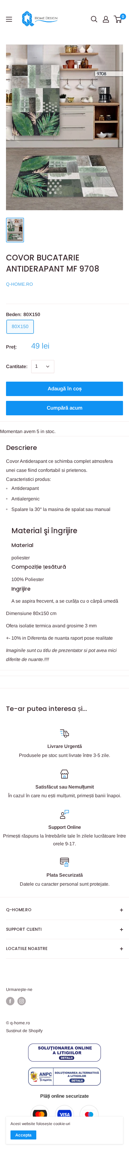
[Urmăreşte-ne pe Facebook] (10, 1001)
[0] (118, 19)
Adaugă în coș (65, 389)
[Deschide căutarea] (94, 19)
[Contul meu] (106, 19)
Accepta (23, 1135)
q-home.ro (19, 284)
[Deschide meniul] (9, 19)
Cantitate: (17, 366)
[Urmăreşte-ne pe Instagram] (21, 1001)
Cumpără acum (64, 408)
